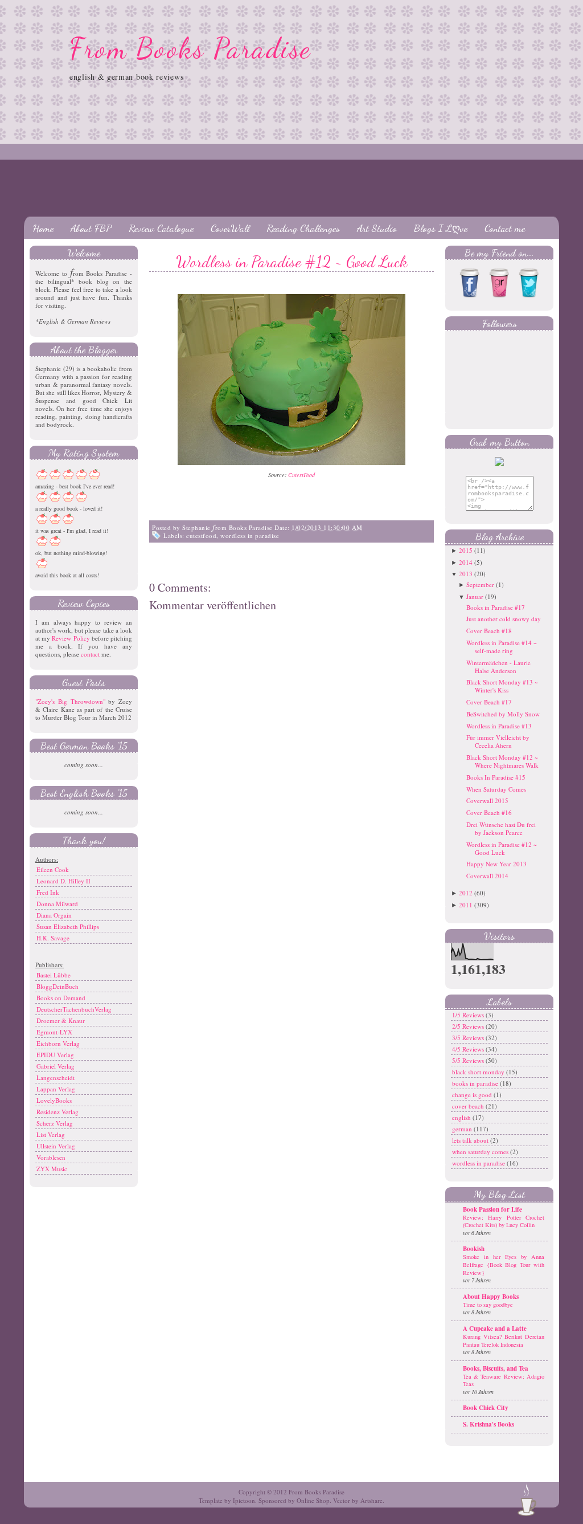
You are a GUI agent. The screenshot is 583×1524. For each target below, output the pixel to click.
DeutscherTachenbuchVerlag (74, 1009)
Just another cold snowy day (503, 618)
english (462, 1117)
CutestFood (301, 475)
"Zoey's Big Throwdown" (70, 701)
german (463, 1128)
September (480, 584)
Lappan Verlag (55, 1089)
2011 (466, 904)
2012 (466, 893)
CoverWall (230, 228)
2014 (466, 562)
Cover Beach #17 (489, 702)
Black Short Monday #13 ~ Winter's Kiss (502, 686)
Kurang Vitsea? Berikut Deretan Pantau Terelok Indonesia (503, 1340)
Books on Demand (60, 997)
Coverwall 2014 (487, 875)
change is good (473, 1094)
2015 (466, 550)
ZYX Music (51, 1168)
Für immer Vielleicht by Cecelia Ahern (497, 741)
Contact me (505, 228)
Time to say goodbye (488, 1305)
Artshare (371, 1500)
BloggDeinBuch (57, 986)
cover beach (469, 1106)
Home (43, 228)
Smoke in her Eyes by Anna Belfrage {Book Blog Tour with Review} (503, 1264)
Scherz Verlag (54, 1123)
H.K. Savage (52, 938)
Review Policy (70, 638)
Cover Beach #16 (489, 812)
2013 (466, 573)
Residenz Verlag (57, 1111)
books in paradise (476, 1083)
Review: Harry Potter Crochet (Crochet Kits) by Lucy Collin (503, 1221)
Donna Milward (57, 903)
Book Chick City (485, 1407)
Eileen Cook (52, 869)
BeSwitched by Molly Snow (503, 714)
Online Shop (313, 1500)
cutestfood (201, 535)
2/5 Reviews (469, 1026)
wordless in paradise (249, 535)
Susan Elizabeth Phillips (67, 926)
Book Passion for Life (492, 1209)
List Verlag (50, 1134)
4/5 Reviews (469, 1049)
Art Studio (377, 228)
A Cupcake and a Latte (495, 1328)
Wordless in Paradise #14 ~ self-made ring (501, 646)
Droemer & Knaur (60, 1020)
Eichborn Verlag (58, 1043)
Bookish (474, 1248)
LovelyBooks (54, 1100)
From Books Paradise (190, 48)
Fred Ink (47, 892)
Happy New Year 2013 (496, 863)
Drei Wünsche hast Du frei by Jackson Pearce (501, 828)
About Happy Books (491, 1296)
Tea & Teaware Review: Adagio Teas (503, 1380)
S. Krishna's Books (488, 1424)
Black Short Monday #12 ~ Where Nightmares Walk (502, 761)
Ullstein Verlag (55, 1146)
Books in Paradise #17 (495, 607)
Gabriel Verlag (55, 1066)
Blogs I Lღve (440, 228)
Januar (474, 596)
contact (90, 654)
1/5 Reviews (469, 1014)
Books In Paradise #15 (495, 777)
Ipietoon (244, 1500)
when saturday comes (481, 1151)
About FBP (91, 228)
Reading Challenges (303, 228)
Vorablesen (50, 1157)
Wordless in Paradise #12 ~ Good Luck (292, 261)
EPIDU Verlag (55, 1054)
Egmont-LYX (54, 1032)
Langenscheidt (55, 1077)
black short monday (479, 1071)
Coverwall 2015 (487, 800)
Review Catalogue (161, 228)
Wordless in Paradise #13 (499, 726)
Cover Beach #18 (489, 630)
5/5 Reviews (469, 1060)
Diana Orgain (54, 915)
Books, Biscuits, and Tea (495, 1368)
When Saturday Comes (496, 789)
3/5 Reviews (469, 1037)
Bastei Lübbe (53, 975)
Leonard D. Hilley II (63, 881)
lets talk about (471, 1140)
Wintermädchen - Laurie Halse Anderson (498, 666)
